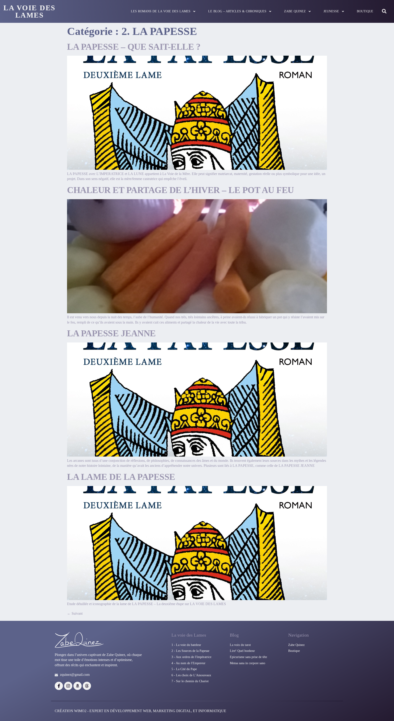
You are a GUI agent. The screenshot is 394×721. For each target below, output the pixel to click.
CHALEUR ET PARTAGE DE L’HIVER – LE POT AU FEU (180, 190)
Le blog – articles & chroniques (237, 11)
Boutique (365, 11)
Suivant (75, 613)
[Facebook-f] (59, 686)
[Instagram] (68, 686)
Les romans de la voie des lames (160, 11)
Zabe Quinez (295, 11)
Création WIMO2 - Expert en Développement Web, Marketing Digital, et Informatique (140, 711)
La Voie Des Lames (29, 11)
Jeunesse (331, 11)
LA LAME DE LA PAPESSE (121, 477)
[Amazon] (77, 686)
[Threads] (87, 686)
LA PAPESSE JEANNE (111, 333)
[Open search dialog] (384, 11)
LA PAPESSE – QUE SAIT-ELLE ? (133, 47)
